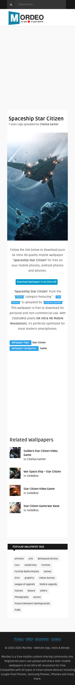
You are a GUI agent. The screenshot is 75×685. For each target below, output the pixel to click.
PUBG (17, 609)
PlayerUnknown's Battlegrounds (32, 603)
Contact (56, 639)
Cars (17, 565)
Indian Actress (47, 577)
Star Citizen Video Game (39, 489)
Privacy (19, 639)
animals (19, 558)
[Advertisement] (37, 71)
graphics (29, 577)
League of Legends (25, 584)
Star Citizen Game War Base (41, 506)
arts (31, 558)
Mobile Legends (48, 584)
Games (47, 571)
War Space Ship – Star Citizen (42, 471)
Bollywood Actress (48, 558)
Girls (17, 577)
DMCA (29, 639)
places (37, 597)
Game (19, 296)
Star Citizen (39, 342)
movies (19, 590)
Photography (22, 597)
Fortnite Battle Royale (27, 571)
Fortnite (45, 565)
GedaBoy (33, 475)
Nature (31, 590)
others (43, 590)
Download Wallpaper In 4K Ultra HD (36, 281)
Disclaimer (42, 639)
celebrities (30, 565)
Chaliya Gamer (49, 124)
